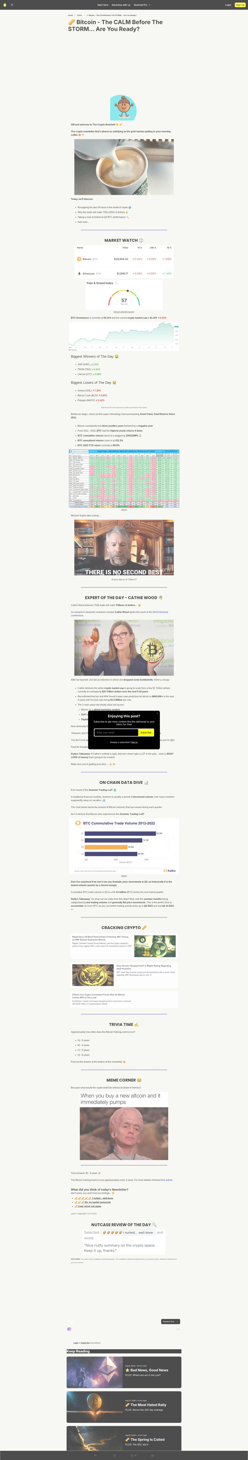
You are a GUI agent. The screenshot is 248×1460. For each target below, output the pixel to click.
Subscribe (146, 732)
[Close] (157, 713)
